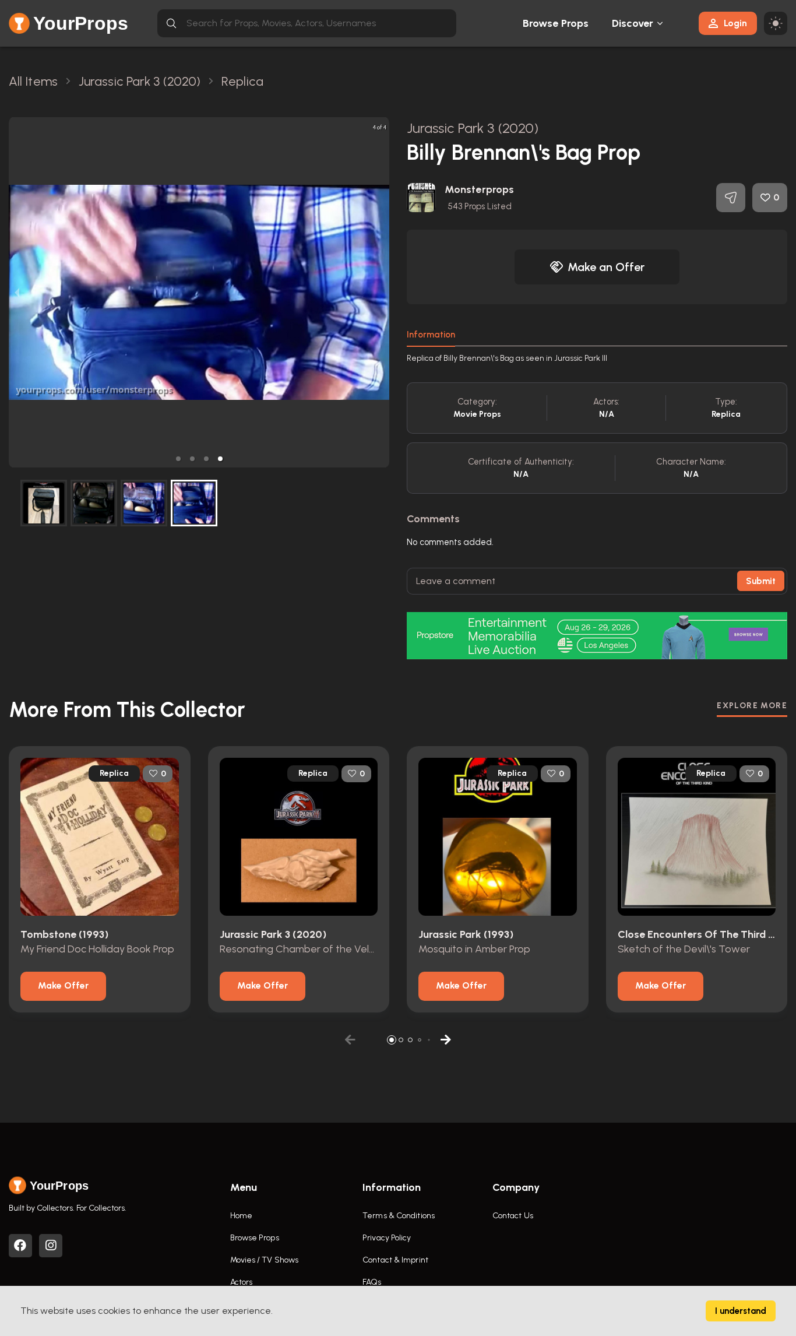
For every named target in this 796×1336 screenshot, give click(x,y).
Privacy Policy (386, 1238)
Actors (241, 1282)
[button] (178, 458)
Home (241, 1216)
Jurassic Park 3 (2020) (472, 127)
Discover (633, 23)
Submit (761, 581)
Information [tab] (431, 334)
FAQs (371, 1282)
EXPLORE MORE (752, 706)
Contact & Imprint (395, 1260)
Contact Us (512, 1216)
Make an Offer (606, 267)
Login (735, 23)
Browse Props (556, 23)
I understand (740, 1311)
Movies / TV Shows (264, 1260)
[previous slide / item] (17, 292)
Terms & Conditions (398, 1216)
